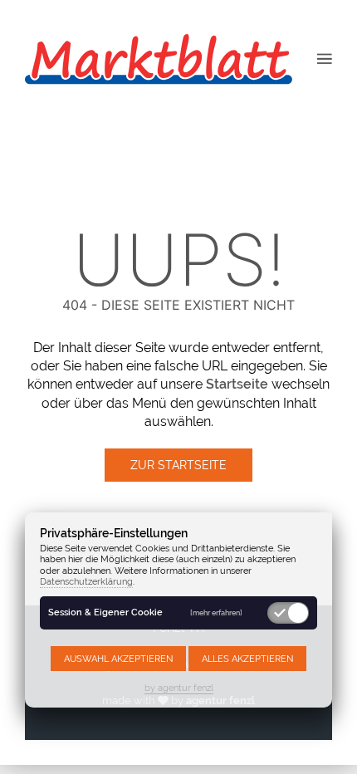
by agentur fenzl (178, 687)
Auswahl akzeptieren (118, 658)
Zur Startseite (178, 465)
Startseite (237, 384)
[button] (324, 58)
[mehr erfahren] (216, 612)
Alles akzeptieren (247, 658)
